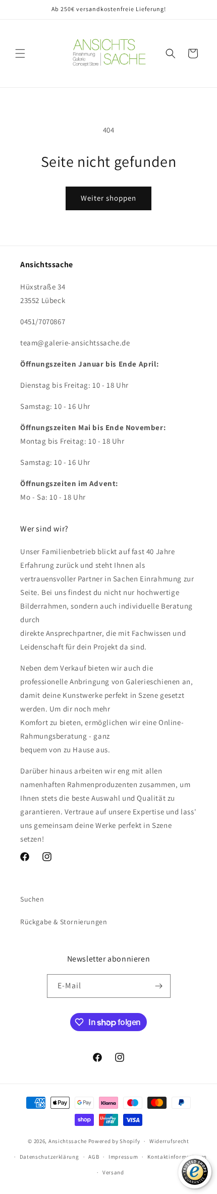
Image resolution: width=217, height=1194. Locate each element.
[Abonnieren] (159, 986)
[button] (20, 53)
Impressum (123, 1156)
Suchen (32, 899)
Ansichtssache (67, 1141)
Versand (113, 1172)
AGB (93, 1156)
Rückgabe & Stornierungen (63, 921)
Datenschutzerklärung (49, 1156)
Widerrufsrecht (169, 1141)
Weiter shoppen (108, 198)
